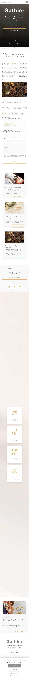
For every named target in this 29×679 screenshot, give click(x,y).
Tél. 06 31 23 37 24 (14, 39)
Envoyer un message (14, 277)
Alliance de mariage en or (13, 216)
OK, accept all (15, 665)
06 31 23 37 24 (16, 272)
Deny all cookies (15, 669)
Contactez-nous (14, 25)
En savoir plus (14, 30)
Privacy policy (15, 675)
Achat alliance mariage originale (10, 125)
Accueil (2, 47)
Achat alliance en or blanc (8, 123)
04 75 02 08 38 (14, 273)
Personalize (15, 673)
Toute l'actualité (19, 631)
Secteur (6, 47)
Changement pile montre (13, 187)
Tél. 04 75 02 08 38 (14, 40)
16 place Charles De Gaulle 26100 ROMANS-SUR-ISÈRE (14, 42)
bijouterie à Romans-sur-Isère (12, 63)
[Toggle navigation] (27, 2)
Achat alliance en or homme (9, 124)
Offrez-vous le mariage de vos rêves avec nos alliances (14, 620)
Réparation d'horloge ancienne (11, 246)
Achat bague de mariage (8, 126)
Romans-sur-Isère (12, 47)
